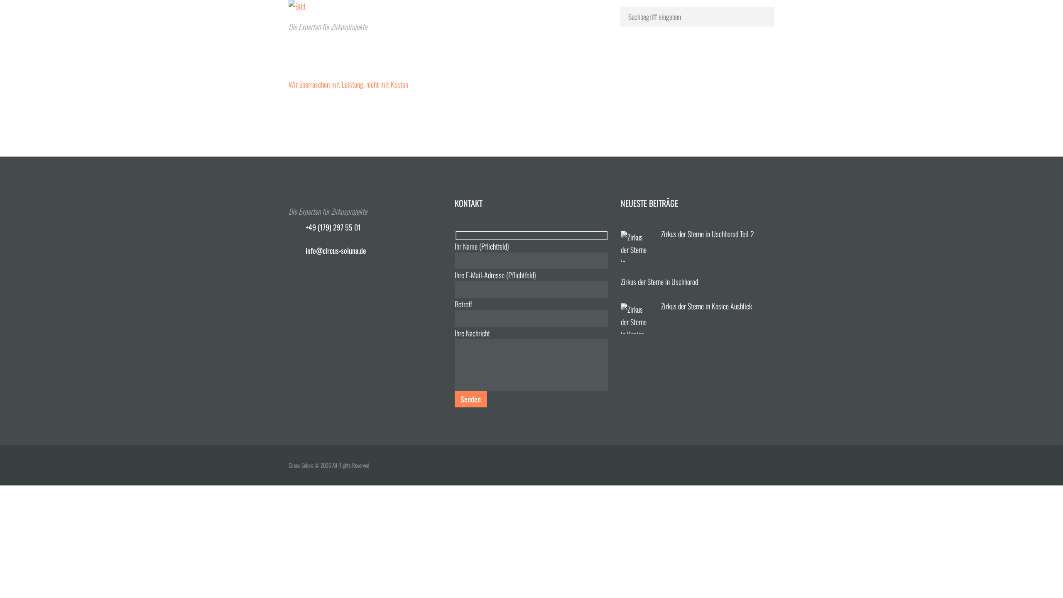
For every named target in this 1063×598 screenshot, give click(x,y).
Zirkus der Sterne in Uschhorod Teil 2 (707, 233)
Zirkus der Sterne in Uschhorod (659, 281)
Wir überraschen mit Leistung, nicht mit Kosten (348, 84)
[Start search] (760, 16)
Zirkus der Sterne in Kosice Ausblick (706, 306)
